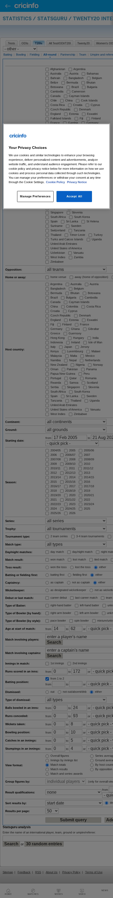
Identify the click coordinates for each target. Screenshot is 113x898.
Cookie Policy (56, 182)
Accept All (74, 196)
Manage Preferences (35, 196)
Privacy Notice (77, 182)
